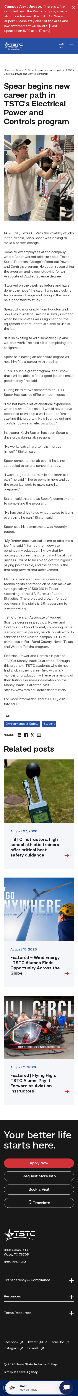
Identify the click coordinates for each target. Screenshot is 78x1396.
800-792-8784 (15, 1262)
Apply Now (39, 1163)
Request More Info (39, 1176)
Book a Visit (39, 1189)
